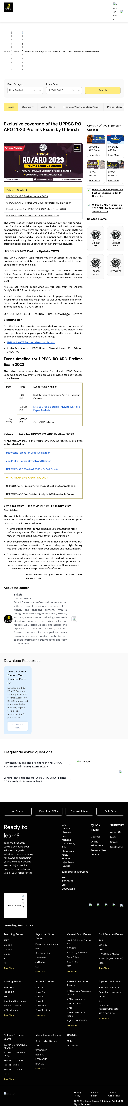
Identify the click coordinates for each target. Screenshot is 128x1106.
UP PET (70, 1008)
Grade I (7, 953)
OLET (6, 1074)
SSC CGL (71, 948)
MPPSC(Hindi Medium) (110, 953)
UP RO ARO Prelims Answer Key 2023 (27, 477)
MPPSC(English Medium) (111, 958)
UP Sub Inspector (76, 999)
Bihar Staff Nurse (12, 1005)
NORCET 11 (9, 987)
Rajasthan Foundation (46, 944)
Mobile (70, 1041)
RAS (37, 948)
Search (102, 90)
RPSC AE (39, 1063)
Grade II (8, 949)
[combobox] (9, 90)
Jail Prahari (40, 962)
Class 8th (40, 996)
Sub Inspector (42, 953)
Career (114, 842)
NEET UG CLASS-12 (13, 1060)
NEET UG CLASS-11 (13, 1069)
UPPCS (102, 949)
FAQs (113, 837)
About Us (115, 832)
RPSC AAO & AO (107, 1013)
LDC (37, 966)
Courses (95, 836)
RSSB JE (39, 1054)
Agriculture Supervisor (110, 992)
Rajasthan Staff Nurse (15, 1001)
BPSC (101, 963)
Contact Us (116, 847)
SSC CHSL (72, 961)
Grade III (8, 944)
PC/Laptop (72, 1045)
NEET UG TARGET (12, 1065)
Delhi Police (73, 957)
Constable (40, 957)
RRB (6, 996)
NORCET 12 (9, 992)
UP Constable (74, 1003)
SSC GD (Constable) (77, 952)
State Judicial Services (47, 1041)
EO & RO (103, 944)
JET (100, 1001)
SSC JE (39, 1045)
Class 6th (40, 987)
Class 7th (40, 992)
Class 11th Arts (42, 1010)
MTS (69, 966)
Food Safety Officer (109, 987)
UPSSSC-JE (41, 1050)
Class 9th (40, 1001)
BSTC (6, 958)
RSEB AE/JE (41, 1059)
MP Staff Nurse (11, 1010)
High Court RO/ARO (77, 1020)
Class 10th (40, 1005)
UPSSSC (103, 996)
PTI (5, 963)
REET (6, 940)
